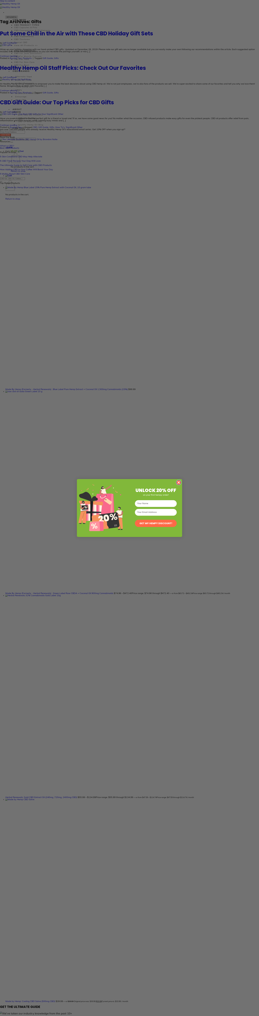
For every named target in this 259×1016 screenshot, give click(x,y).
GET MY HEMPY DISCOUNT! (155, 523)
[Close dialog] (178, 482)
